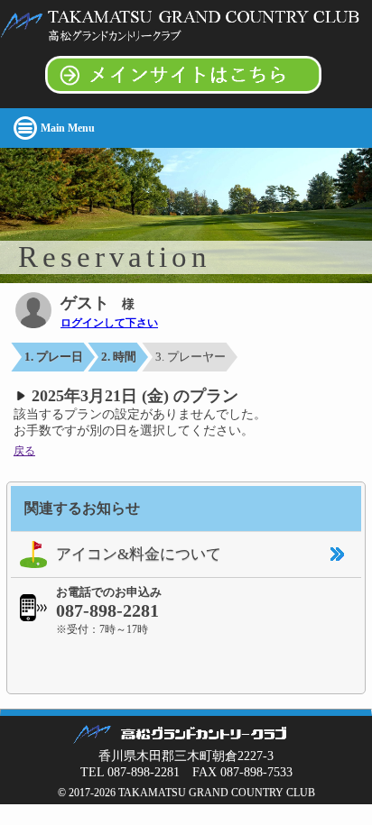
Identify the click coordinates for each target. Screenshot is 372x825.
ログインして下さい (109, 322)
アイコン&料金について (138, 554)
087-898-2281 (107, 610)
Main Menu (68, 128)
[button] (186, 663)
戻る (24, 451)
